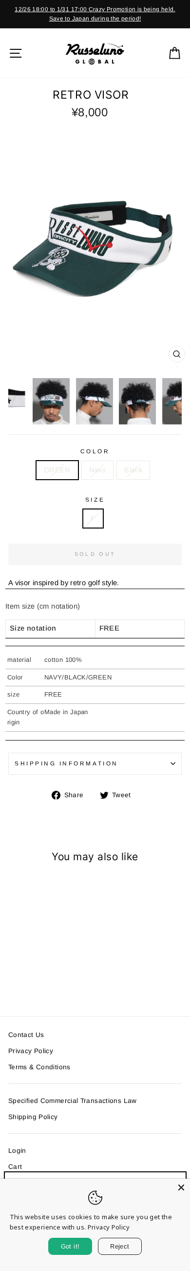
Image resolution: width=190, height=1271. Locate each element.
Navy (97, 470)
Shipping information (66, 763)
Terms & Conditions (39, 1067)
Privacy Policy (30, 1051)
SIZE (95, 499)
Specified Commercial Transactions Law (72, 1100)
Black (133, 470)
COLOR (95, 451)
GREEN (57, 470)
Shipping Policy (33, 1117)
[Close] (181, 1187)
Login (17, 1150)
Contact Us (26, 1034)
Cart (15, 1166)
